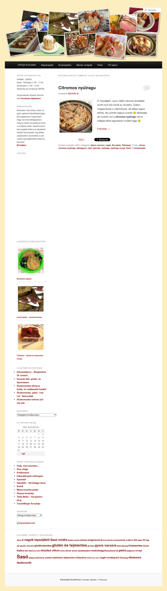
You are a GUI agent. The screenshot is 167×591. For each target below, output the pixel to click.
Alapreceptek (47, 64)
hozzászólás (138, 148)
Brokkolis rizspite (24, 279)
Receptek (116, 145)
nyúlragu (105, 148)
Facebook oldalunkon (31, 98)
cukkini (129, 540)
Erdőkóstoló (23, 472)
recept (138, 550)
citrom (142, 145)
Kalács (20, 550)
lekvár (68, 550)
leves (74, 550)
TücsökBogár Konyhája (28, 503)
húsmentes (135, 545)
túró (97, 557)
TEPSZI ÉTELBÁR (27, 64)
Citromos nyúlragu (77, 88)
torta (89, 557)
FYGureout (103, 580)
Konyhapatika (64, 64)
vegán (103, 557)
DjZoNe (93, 580)
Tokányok (126, 145)
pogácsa (131, 550)
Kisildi (20, 486)
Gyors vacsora (98, 145)
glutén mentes (27, 545)
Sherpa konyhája (25, 493)
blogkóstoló (94, 539)
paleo (122, 550)
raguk (108, 145)
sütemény (39, 557)
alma (19, 540)
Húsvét (146, 545)
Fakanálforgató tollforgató (30, 475)
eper (140, 539)
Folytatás (103, 128)
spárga (32, 557)
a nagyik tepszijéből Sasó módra (44, 539)
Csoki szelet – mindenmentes (29, 317)
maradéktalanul (84, 550)
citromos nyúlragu (66, 148)
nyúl (90, 148)
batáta (76, 540)
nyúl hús (96, 148)
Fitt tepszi (112, 64)
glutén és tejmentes (69, 545)
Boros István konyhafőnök (113, 540)
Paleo (100, 64)
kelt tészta (29, 550)
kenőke (37, 550)
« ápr (23, 453)
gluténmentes (43, 545)
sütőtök (48, 557)
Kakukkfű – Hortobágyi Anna (31, 482)
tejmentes (57, 557)
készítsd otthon (50, 550)
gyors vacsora (105, 545)
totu (93, 557)
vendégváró (113, 557)
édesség (124, 557)
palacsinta (113, 550)
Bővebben (21, 145)
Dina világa (22, 469)
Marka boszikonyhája (27, 489)
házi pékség (122, 545)
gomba (91, 545)
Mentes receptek (84, 64)
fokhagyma (81, 148)
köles (62, 550)
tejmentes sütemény (75, 557)
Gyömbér (21, 479)
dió (135, 539)
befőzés (83, 540)
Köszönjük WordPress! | (75, 579)
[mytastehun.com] (26, 522)
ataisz (70, 540)
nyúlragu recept (118, 148)
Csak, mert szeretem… (28, 465)
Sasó (128, 148)
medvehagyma (99, 550)
